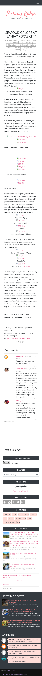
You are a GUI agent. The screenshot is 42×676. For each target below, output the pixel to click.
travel (29, 518)
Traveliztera (20, 369)
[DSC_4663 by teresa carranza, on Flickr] (21, 215)
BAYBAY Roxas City (26, 43)
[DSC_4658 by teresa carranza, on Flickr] (21, 142)
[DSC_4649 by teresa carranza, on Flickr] (21, 180)
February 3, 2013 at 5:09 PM (29, 401)
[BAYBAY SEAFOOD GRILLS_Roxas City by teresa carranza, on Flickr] (21, 137)
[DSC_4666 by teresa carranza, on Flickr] (21, 226)
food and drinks (20, 47)
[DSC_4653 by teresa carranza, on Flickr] (21, 161)
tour (5, 518)
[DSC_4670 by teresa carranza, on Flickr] (21, 264)
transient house (20, 518)
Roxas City (31, 47)
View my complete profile (21, 491)
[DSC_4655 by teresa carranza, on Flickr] (21, 158)
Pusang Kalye (21, 14)
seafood (17, 50)
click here (6, 585)
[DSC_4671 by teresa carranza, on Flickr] (21, 255)
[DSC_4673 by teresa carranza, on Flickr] (21, 89)
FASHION (7, 515)
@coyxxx (27, 266)
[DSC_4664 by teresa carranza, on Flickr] (21, 220)
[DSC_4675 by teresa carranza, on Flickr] (21, 231)
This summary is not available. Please (14, 581)
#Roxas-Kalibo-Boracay (27, 40)
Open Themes (21, 674)
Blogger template (9, 674)
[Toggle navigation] (37, 3)
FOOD (14, 515)
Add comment (9, 421)
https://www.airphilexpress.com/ (18, 338)
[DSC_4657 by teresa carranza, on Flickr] (21, 139)
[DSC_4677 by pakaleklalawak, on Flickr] (21, 258)
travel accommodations (12, 522)
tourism (10, 518)
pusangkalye (21, 486)
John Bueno (20, 356)
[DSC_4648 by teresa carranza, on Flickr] (21, 167)
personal (34, 515)
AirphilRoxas (13, 43)
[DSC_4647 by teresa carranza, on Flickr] (21, 169)
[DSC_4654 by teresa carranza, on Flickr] (21, 164)
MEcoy (18, 401)
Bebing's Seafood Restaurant (17, 45)
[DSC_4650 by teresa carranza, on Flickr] (21, 183)
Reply (35, 367)
